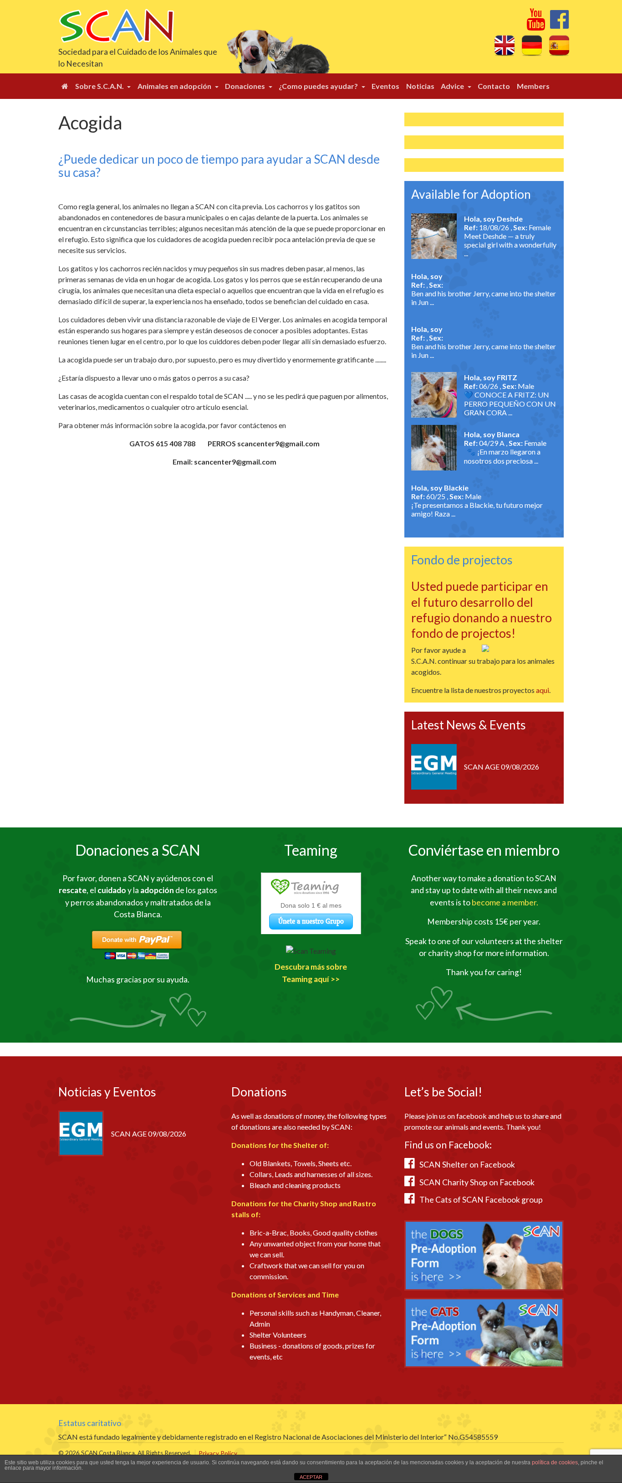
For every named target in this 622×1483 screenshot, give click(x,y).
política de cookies (555, 1462)
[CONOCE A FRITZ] (434, 393)
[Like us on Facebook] (559, 24)
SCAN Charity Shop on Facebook (477, 1182)
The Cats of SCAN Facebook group (481, 1199)
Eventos (385, 86)
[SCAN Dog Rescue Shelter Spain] (116, 25)
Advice (453, 86)
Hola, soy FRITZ (490, 377)
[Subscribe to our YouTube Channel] (535, 24)
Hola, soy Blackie (440, 487)
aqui (542, 690)
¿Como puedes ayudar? (319, 86)
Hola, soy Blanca (492, 434)
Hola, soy (427, 276)
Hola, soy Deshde (493, 218)
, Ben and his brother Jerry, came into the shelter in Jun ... (483, 293)
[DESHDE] (434, 235)
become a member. (505, 902)
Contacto (494, 86)
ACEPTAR (311, 1477)
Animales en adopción (175, 86)
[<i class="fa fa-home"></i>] (64, 86)
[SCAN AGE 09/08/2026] (434, 765)
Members (533, 86)
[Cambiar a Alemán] (532, 45)
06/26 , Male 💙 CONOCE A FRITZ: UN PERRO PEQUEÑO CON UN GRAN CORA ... (510, 399)
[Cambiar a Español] (559, 45)
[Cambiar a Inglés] (504, 45)
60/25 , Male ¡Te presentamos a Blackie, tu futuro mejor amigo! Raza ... (477, 505)
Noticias (420, 86)
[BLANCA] (434, 446)
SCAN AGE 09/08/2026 (501, 766)
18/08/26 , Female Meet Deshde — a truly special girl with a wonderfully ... (510, 240)
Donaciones (245, 86)
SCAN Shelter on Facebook (467, 1164)
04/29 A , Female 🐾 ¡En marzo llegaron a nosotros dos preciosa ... (505, 452)
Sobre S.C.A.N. (100, 86)
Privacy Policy (218, 1453)
